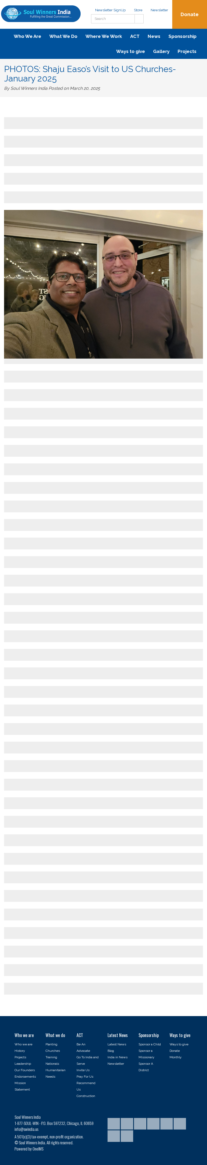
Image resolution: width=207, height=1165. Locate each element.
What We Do (63, 36)
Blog (111, 1051)
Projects (187, 51)
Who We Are (27, 36)
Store (138, 10)
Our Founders (25, 1070)
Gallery (161, 51)
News (154, 36)
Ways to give (130, 51)
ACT (135, 36)
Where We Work (103, 36)
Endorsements (25, 1076)
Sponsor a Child (150, 1044)
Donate (190, 14)
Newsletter (159, 10)
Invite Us (83, 1070)
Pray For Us (85, 1076)
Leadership (23, 1064)
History (20, 1051)
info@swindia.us (26, 1129)
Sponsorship (182, 36)
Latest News (117, 1044)
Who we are (23, 1044)
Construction (86, 1096)
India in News (117, 1057)
